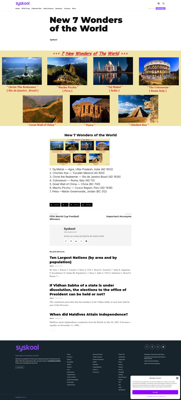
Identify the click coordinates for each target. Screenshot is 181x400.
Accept (155, 392)
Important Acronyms (118, 216)
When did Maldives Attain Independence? (89, 314)
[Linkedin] (76, 241)
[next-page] (54, 330)
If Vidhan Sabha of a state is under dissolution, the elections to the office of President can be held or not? (88, 289)
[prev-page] (51, 330)
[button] (177, 378)
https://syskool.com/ (70, 232)
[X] (81, 241)
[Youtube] (86, 241)
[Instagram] (71, 241)
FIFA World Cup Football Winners (64, 218)
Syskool (53, 39)
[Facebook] (66, 241)
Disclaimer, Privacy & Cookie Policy (156, 396)
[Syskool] (51, 3)
